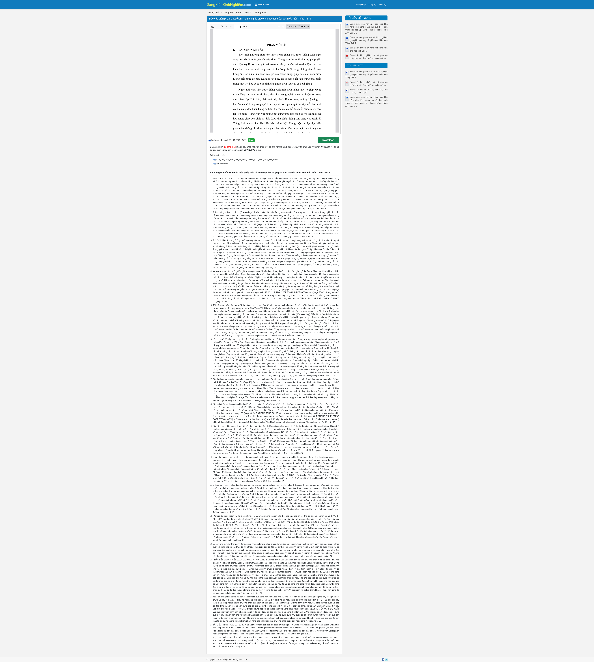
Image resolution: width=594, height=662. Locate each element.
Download (328, 140)
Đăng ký (372, 4)
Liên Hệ (382, 4)
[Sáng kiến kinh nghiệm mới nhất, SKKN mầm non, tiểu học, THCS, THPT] (229, 4)
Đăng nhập (361, 4)
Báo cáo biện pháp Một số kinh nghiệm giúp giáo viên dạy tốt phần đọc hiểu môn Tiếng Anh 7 (366, 40)
